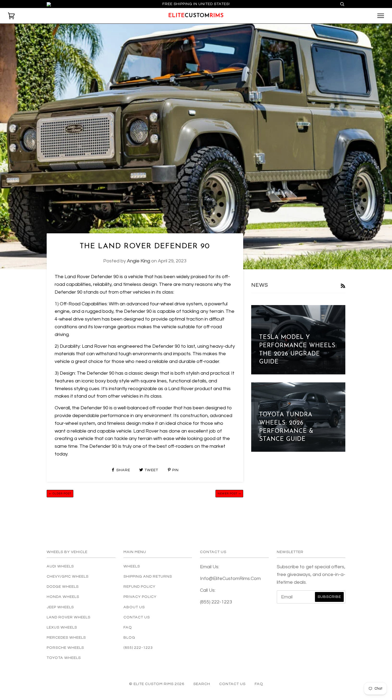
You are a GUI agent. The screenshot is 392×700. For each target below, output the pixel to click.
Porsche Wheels (65, 648)
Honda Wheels (63, 597)
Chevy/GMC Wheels (68, 576)
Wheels (131, 566)
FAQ (127, 627)
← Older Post (60, 493)
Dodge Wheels (63, 587)
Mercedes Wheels (66, 637)
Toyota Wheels (64, 658)
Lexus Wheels (62, 627)
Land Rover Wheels (68, 617)
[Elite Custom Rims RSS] (343, 286)
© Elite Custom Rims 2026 (156, 684)
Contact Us (136, 617)
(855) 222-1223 (138, 648)
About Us (134, 607)
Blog (129, 637)
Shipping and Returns (147, 576)
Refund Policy (139, 587)
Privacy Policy (140, 597)
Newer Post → (229, 493)
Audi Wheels (60, 566)
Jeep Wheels (60, 607)
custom (196, 15)
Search (201, 684)
